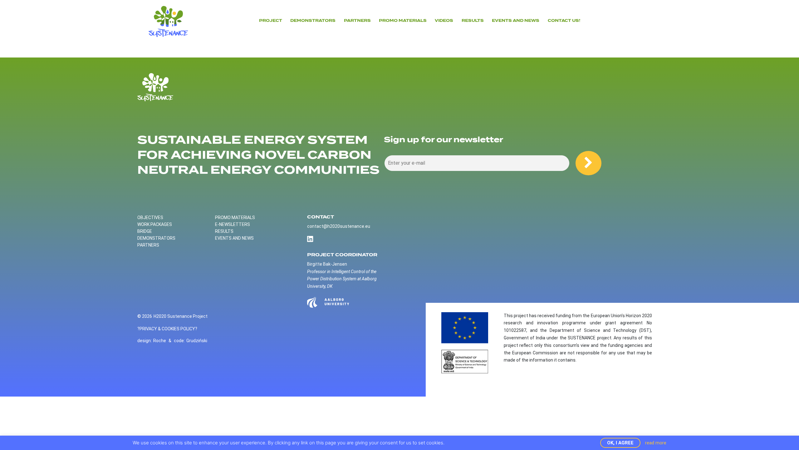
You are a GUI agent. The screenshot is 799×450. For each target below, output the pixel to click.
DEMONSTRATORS (313, 20)
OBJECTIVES (150, 217)
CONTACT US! (564, 20)
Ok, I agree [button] (620, 443)
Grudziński (196, 340)
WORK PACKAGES (154, 224)
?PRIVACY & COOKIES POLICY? (167, 328)
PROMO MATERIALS (235, 217)
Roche (159, 340)
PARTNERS (357, 20)
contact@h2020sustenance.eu (338, 226)
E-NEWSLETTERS (232, 224)
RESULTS (224, 231)
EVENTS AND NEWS (515, 20)
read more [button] (655, 443)
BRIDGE (144, 231)
